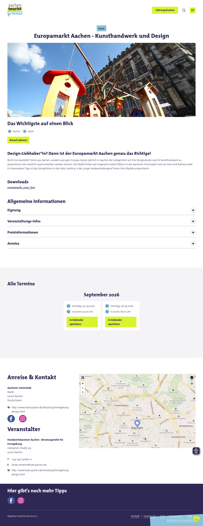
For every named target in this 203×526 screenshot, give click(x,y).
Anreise (13, 243)
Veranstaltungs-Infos (24, 221)
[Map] (137, 427)
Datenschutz (176, 516)
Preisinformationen (22, 232)
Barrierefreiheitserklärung (181, 520)
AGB (162, 516)
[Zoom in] (83, 383)
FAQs (189, 516)
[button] (193, 10)
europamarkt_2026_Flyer (21, 187)
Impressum (150, 516)
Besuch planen (18, 140)
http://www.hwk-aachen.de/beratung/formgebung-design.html (40, 409)
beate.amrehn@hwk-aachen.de (29, 465)
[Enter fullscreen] (83, 377)
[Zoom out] (83, 388)
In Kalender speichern (76, 322)
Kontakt (135, 516)
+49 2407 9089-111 (22, 459)
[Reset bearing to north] (83, 392)
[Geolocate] (192, 383)
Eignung (14, 210)
